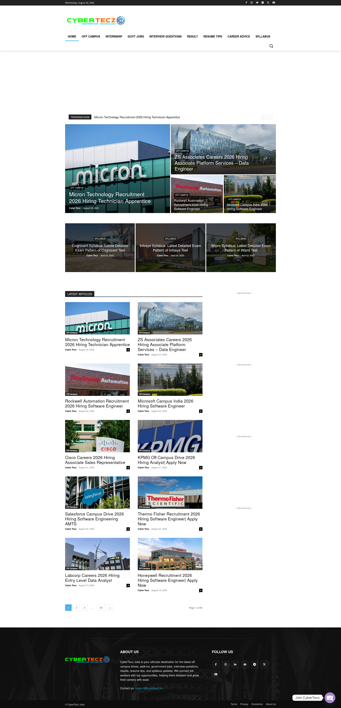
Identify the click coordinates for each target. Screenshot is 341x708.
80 (101, 607)
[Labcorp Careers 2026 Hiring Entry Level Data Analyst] (97, 554)
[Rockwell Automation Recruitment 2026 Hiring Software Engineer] (197, 194)
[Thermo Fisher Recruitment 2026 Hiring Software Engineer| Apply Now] (170, 492)
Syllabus (100, 238)
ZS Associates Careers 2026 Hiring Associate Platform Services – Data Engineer (165, 344)
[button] (271, 46)
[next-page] (110, 607)
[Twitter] (268, 3)
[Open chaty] (330, 697)
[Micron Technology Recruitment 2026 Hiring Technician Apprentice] (117, 168)
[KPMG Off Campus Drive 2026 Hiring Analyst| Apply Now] (170, 436)
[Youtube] (273, 3)
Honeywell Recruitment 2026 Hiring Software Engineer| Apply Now (168, 580)
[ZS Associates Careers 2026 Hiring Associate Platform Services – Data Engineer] (223, 149)
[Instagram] (251, 3)
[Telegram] (262, 3)
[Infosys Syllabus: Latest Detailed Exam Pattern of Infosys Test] (170, 247)
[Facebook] (246, 3)
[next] (269, 117)
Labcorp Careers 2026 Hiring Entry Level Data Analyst (92, 577)
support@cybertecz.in (148, 688)
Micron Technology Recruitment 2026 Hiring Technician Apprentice (137, 117)
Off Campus (76, 187)
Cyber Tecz (71, 349)
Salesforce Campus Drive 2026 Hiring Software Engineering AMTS (94, 519)
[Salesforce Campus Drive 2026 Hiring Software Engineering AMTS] (97, 492)
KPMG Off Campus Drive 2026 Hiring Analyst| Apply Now (166, 459)
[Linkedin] (235, 664)
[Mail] (257, 3)
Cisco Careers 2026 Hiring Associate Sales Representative (95, 459)
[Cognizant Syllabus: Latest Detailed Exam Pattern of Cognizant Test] (100, 247)
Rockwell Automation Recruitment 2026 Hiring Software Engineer (97, 403)
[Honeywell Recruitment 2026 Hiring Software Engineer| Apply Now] (170, 554)
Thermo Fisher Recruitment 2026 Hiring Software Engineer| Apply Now (169, 519)
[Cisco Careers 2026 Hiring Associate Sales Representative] (97, 436)
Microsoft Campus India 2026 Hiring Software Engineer (165, 403)
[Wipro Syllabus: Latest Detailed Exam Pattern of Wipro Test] (241, 247)
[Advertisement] (200, 20)
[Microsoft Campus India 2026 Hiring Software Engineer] (250, 194)
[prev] (263, 117)
